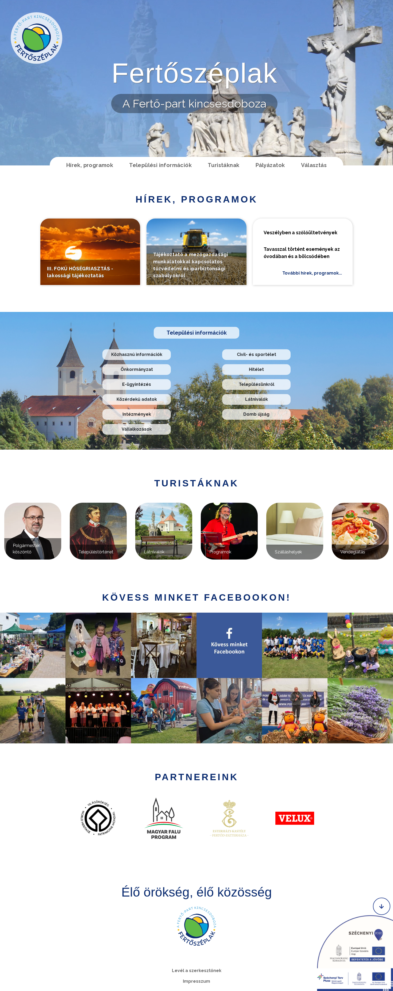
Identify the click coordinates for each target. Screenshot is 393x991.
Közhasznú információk (136, 354)
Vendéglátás (352, 551)
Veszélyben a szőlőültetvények (300, 232)
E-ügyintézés (136, 384)
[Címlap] (36, 38)
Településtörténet (95, 551)
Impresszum (196, 981)
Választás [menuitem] (314, 165)
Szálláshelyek (288, 551)
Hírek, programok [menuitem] (89, 165)
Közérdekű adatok (137, 399)
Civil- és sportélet (256, 354)
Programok (220, 551)
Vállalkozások (137, 429)
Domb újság (256, 414)
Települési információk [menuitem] (160, 165)
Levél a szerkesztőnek (196, 970)
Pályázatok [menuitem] (270, 165)
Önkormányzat (137, 369)
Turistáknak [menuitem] (223, 165)
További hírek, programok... (312, 273)
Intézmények (136, 414)
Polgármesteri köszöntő (26, 548)
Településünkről (256, 384)
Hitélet (256, 369)
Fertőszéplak (194, 73)
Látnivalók (256, 399)
